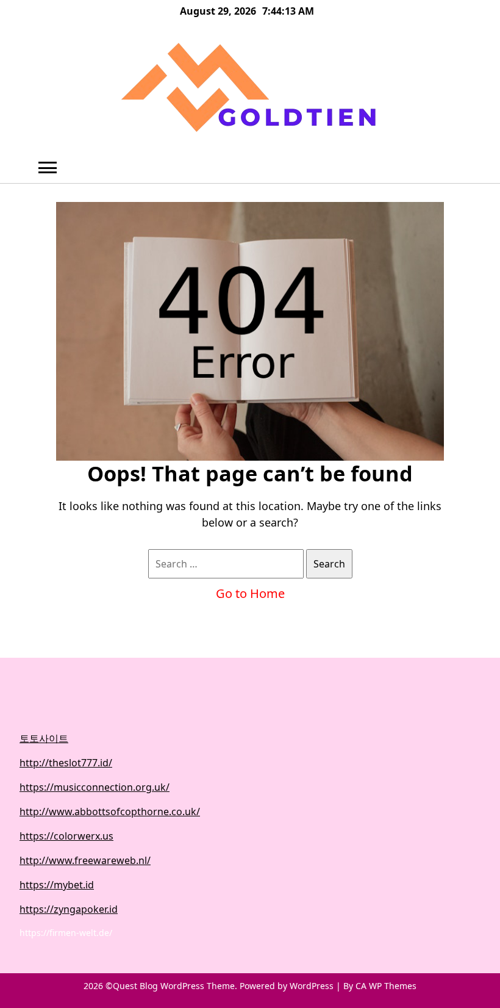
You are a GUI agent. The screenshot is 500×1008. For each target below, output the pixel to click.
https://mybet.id (57, 884)
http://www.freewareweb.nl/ (85, 860)
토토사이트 (44, 738)
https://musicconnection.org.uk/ (95, 787)
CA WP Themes (385, 986)
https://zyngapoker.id (69, 909)
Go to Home (250, 593)
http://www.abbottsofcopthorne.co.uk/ (110, 811)
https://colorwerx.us (66, 836)
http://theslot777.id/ (66, 762)
